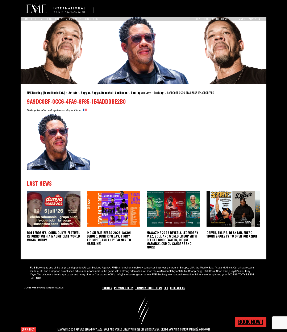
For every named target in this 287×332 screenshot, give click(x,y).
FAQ (166, 288)
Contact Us (177, 288)
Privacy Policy (123, 288)
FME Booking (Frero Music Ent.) (59, 8)
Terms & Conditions (148, 288)
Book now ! (250, 321)
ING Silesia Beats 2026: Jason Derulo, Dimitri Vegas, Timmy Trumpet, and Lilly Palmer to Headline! (109, 238)
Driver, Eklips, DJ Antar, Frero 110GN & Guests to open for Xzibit (232, 234)
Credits (107, 288)
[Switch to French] (85, 110)
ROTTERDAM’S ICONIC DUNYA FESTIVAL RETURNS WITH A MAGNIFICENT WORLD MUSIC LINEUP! (53, 236)
